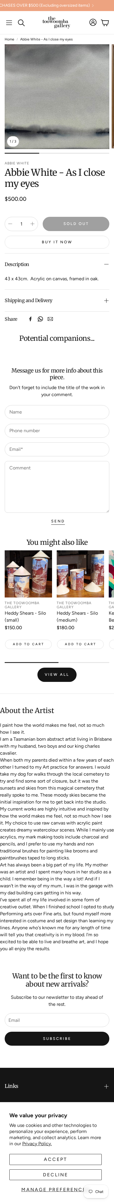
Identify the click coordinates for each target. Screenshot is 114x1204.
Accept (55, 1159)
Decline (55, 1175)
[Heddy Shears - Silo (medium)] (80, 573)
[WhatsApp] (40, 319)
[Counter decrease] (10, 224)
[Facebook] (30, 319)
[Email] (50, 319)
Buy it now (57, 242)
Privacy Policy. (37, 1143)
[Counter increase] (32, 224)
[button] (9, 22)
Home (9, 39)
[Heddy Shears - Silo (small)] (28, 573)
